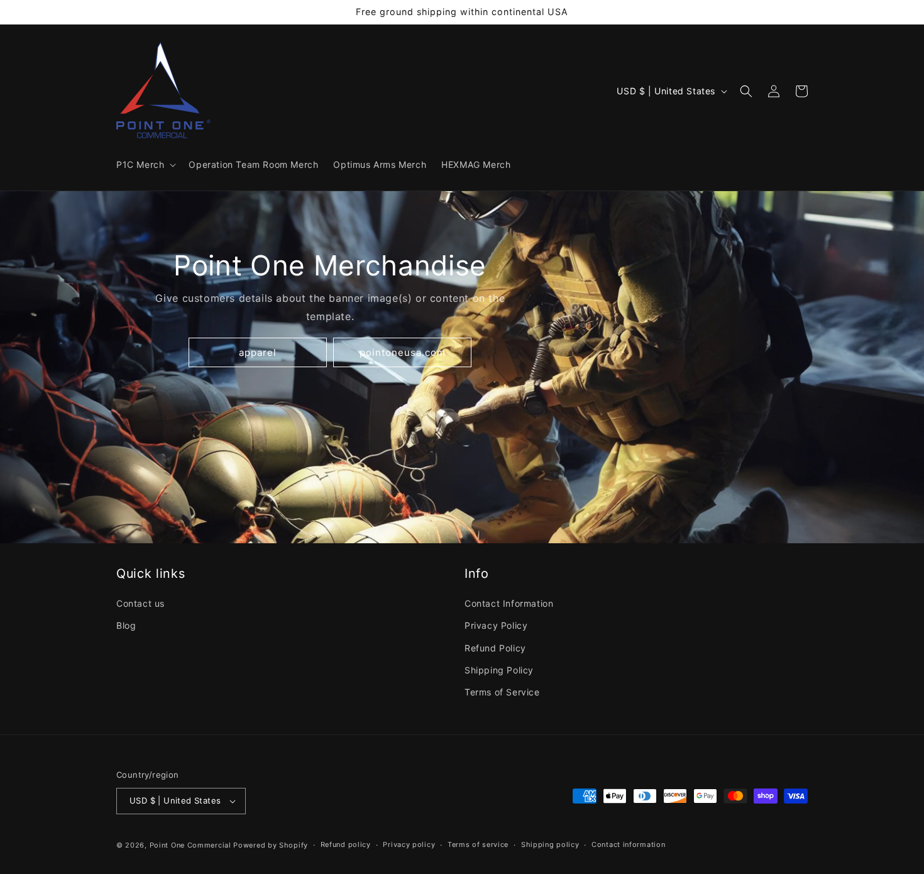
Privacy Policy (496, 625)
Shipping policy (550, 844)
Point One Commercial (190, 845)
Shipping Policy (499, 670)
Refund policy (346, 844)
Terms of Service (502, 692)
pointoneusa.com (403, 352)
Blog (126, 625)
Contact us (140, 603)
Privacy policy (409, 844)
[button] (145, 165)
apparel (258, 352)
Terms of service (478, 844)
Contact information (628, 844)
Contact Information (509, 603)
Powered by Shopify (270, 845)
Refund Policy (495, 648)
